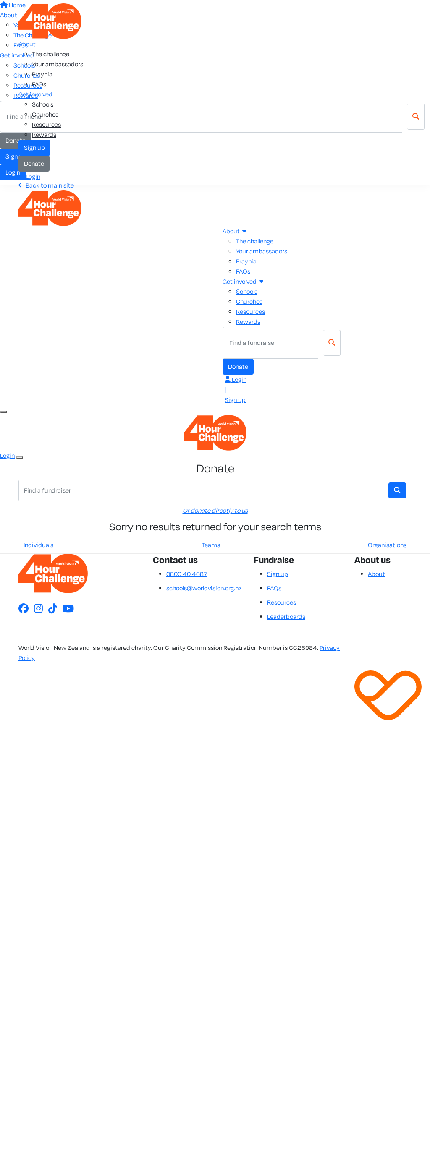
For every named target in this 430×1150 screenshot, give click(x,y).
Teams (211, 545)
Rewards (44, 134)
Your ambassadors (57, 64)
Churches (45, 114)
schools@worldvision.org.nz (204, 588)
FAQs (39, 84)
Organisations (387, 545)
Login (32, 176)
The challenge (50, 54)
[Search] (332, 343)
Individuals (38, 545)
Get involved (35, 94)
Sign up (34, 147)
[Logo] (49, 20)
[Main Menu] (3, 412)
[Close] (19, 457)
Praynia (42, 74)
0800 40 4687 (186, 574)
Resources (46, 124)
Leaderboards (286, 617)
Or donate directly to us (215, 510)
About (27, 44)
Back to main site (49, 185)
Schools (42, 104)
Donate (34, 163)
